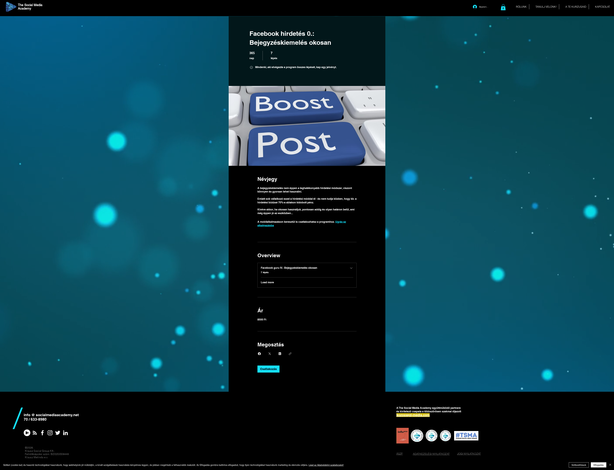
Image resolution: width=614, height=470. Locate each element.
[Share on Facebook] (259, 354)
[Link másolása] (290, 354)
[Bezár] (610, 464)
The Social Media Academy (30, 6)
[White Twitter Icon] (57, 432)
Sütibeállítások (578, 464)
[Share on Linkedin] (280, 354)
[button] (503, 7)
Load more (267, 282)
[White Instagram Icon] (50, 432)
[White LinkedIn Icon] (65, 432)
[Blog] (34, 432)
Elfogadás (599, 464)
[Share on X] (270, 354)
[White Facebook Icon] (42, 432)
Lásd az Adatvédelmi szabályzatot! (326, 464)
